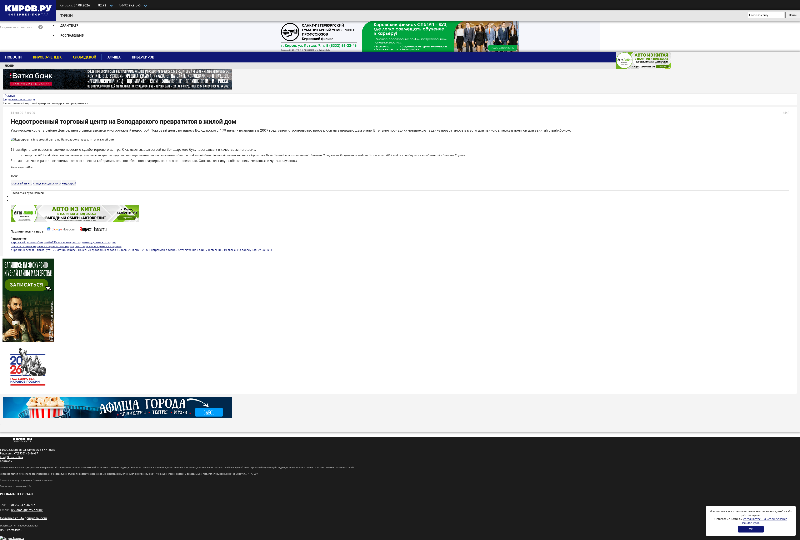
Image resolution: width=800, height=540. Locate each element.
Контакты (6, 461)
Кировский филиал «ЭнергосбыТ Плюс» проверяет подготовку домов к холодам (63, 242)
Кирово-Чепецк (47, 57)
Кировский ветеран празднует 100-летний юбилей (44, 250)
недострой (69, 183)
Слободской (84, 57)
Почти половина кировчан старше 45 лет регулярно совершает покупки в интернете (66, 246)
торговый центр (21, 183)
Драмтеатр (69, 25)
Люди (9, 65)
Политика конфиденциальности (23, 518)
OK (751, 529)
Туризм (66, 15)
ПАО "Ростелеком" (11, 530)
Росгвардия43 (72, 35)
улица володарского (47, 183)
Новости (13, 57)
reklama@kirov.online (27, 510)
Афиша (114, 57)
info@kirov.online (11, 457)
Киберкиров (143, 57)
